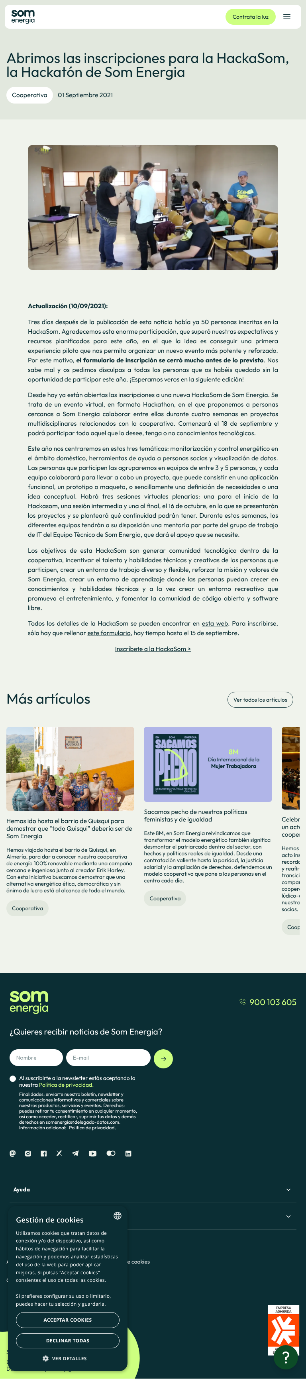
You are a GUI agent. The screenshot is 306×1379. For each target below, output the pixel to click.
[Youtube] (92, 1153)
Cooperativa (29, 95)
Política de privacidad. (92, 1128)
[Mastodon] (13, 1153)
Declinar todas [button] (67, 1340)
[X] (59, 1153)
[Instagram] (28, 1153)
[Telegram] (75, 1153)
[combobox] (118, 1216)
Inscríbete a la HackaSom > (153, 649)
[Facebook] (44, 1153)
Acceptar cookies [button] (68, 1319)
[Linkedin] (128, 1153)
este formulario (109, 633)
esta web (215, 624)
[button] (68, 1358)
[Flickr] (111, 1153)
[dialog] (68, 1288)
